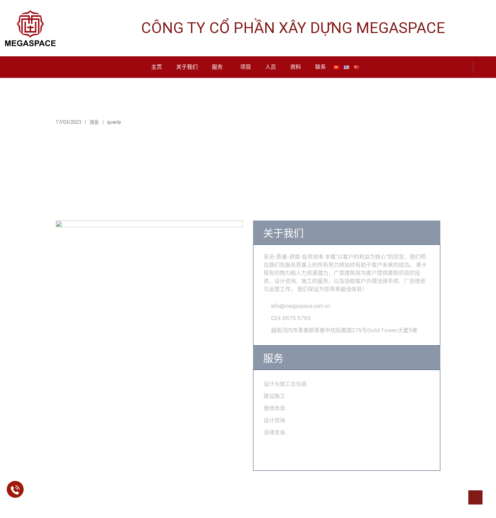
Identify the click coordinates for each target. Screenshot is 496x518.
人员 (270, 67)
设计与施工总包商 (285, 384)
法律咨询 (274, 432)
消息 (94, 122)
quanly (114, 122)
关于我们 (187, 67)
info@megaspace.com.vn (300, 306)
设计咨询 (274, 420)
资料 (295, 67)
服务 (217, 67)
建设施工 (274, 396)
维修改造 (274, 408)
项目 (245, 67)
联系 (320, 67)
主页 (156, 67)
